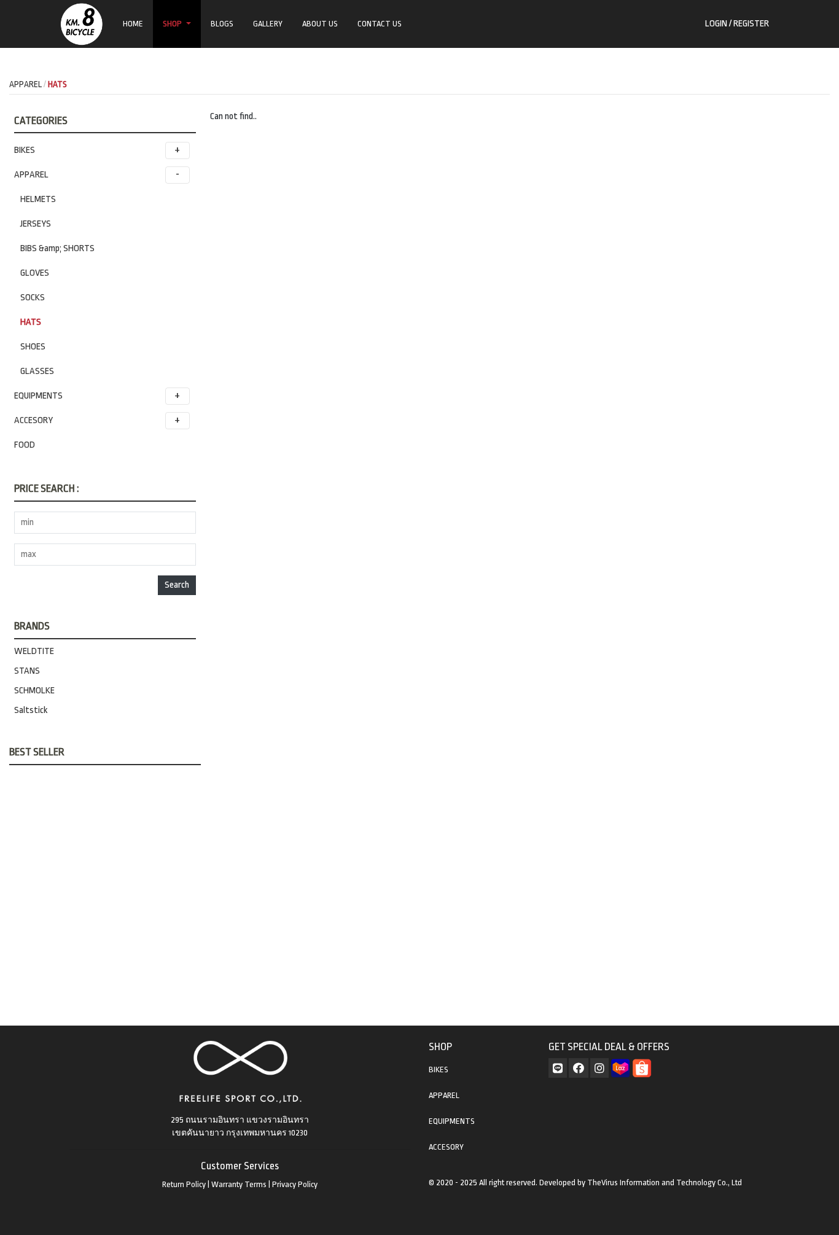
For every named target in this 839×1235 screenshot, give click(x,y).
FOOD (24, 445)
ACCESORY (33, 420)
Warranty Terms (239, 1184)
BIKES (24, 150)
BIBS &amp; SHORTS (57, 248)
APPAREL (31, 174)
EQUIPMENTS (38, 396)
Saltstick (30, 710)
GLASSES (37, 371)
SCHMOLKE (34, 690)
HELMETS (38, 199)
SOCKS (32, 297)
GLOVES (34, 273)
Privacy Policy (295, 1184)
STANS (27, 671)
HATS (30, 322)
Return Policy (184, 1184)
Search (177, 585)
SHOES (32, 346)
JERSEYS (35, 224)
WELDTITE (34, 651)
